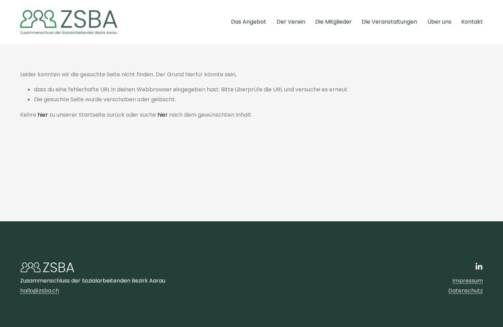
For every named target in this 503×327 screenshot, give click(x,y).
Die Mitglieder (333, 22)
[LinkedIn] (479, 266)
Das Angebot (248, 22)
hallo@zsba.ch (39, 291)
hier (43, 115)
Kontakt (472, 22)
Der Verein (290, 22)
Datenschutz (465, 291)
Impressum (467, 281)
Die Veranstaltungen (389, 22)
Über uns (439, 22)
